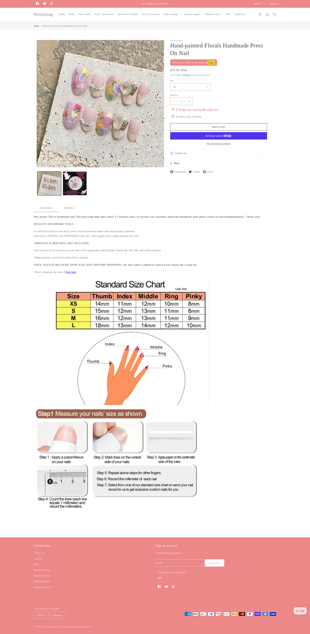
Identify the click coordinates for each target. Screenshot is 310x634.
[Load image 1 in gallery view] (49, 183)
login (159, 577)
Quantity (174, 95)
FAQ (36, 564)
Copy (211, 62)
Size (172, 80)
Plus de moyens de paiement (218, 143)
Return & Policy (42, 576)
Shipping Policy (42, 581)
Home (36, 26)
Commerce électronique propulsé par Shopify (71, 627)
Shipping (186, 75)
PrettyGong (46, 627)
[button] (171, 14)
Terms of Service (42, 587)
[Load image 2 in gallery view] (75, 183)
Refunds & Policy (43, 570)
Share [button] (177, 163)
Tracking (38, 559)
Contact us (39, 553)
